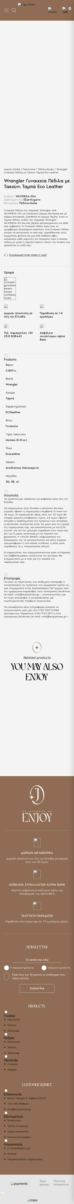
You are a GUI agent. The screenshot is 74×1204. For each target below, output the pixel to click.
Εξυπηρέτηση (13, 1116)
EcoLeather (13, 454)
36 (7, 481)
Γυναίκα (9, 1015)
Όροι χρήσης (44, 1182)
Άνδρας (9, 1038)
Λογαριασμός (13, 1144)
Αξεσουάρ (13, 1030)
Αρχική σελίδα (12, 169)
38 (12, 481)
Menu (6, 10)
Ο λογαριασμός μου (19, 1148)
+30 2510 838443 (18, 334)
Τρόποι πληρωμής (17, 1125)
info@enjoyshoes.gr (27, 594)
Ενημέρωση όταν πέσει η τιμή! (28, 255)
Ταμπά (10, 398)
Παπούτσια (29, 169)
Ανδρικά (12, 1069)
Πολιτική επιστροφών (19, 1137)
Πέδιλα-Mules (46, 169)
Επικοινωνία (13, 1094)
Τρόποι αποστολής (18, 1131)
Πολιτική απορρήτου (61, 1182)
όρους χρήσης (20, 977)
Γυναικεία (12, 426)
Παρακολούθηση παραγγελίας (25, 1159)
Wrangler (12, 384)
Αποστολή (11, 495)
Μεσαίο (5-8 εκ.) (16, 440)
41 (17, 481)
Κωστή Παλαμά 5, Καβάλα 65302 (26, 1098)
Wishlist (11, 1153)
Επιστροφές (12, 578)
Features (10, 359)
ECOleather (13, 412)
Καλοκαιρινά (30, 468)
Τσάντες (12, 1025)
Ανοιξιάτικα (13, 468)
